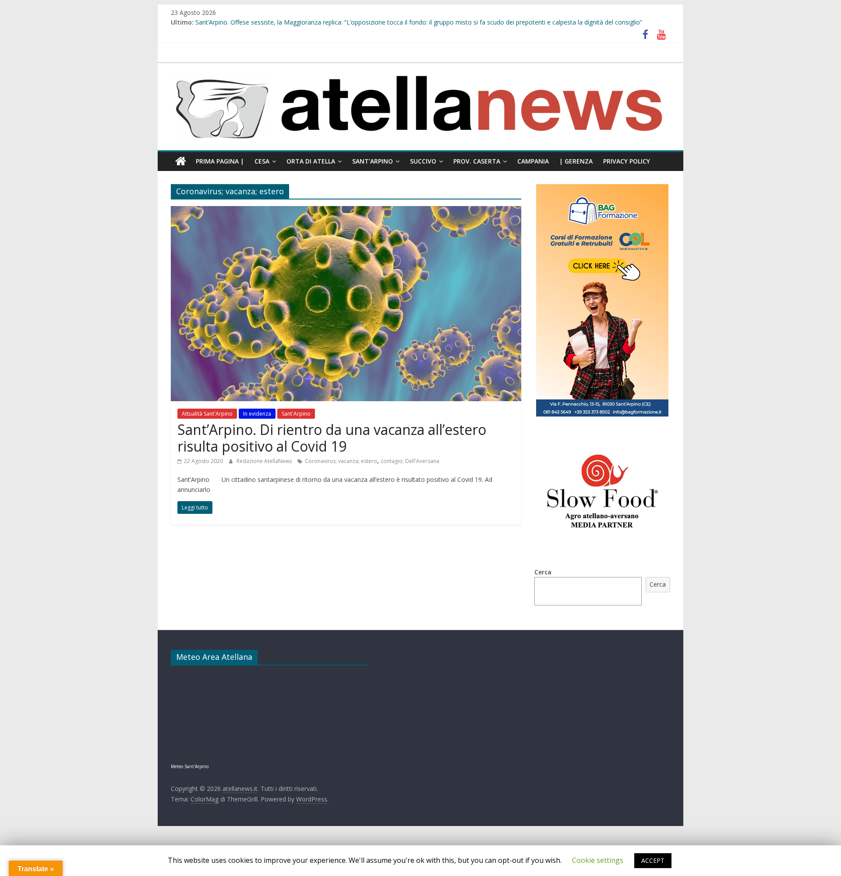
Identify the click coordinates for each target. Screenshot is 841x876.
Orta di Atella (310, 161)
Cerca (542, 572)
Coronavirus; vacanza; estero (341, 461)
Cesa (261, 161)
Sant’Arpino (372, 161)
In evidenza (257, 413)
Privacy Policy (626, 161)
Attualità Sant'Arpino (207, 413)
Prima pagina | (220, 161)
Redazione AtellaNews (265, 461)
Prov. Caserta (476, 161)
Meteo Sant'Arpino (189, 766)
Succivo (423, 161)
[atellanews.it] (420, 67)
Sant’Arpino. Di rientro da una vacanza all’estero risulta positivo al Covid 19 (331, 438)
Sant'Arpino (296, 413)
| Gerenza (576, 161)
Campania (533, 161)
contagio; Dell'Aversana (410, 461)
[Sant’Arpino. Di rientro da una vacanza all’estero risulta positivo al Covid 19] (346, 211)
